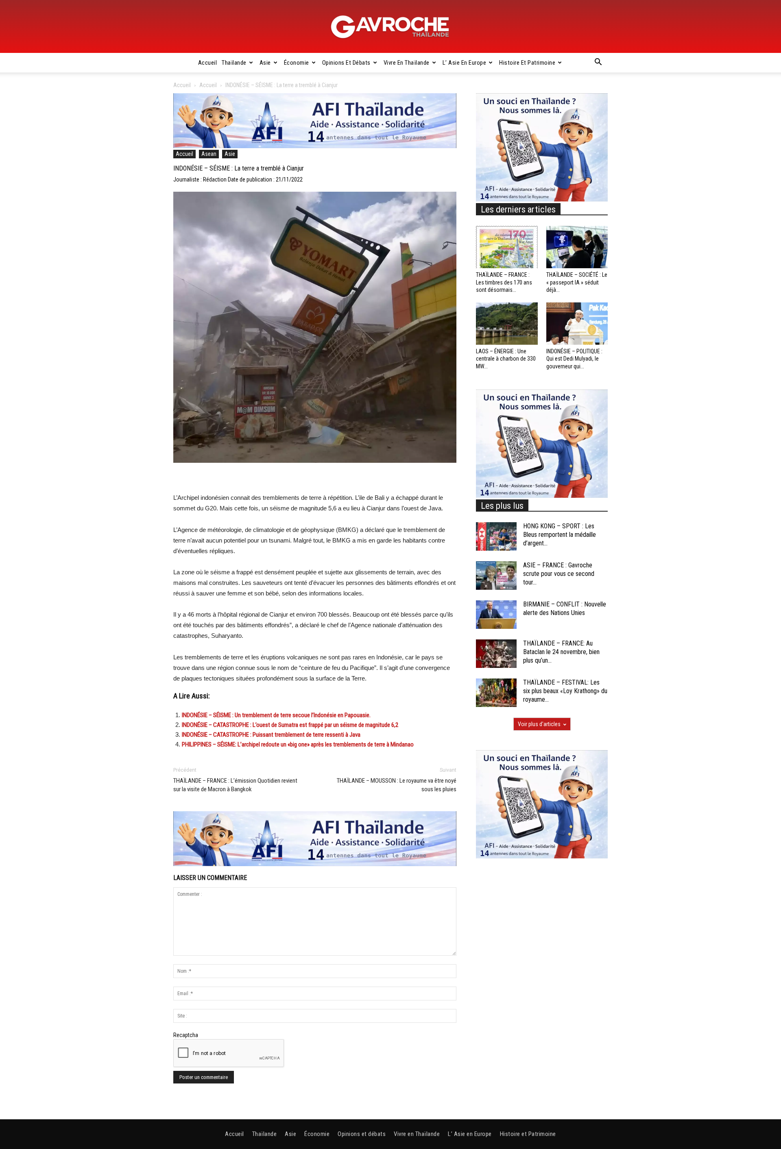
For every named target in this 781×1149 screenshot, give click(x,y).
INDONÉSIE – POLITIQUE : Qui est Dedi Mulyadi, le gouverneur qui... (574, 358)
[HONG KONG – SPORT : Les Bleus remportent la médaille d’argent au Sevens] (496, 536)
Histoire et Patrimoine (527, 62)
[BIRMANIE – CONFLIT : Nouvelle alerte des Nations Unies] (496, 614)
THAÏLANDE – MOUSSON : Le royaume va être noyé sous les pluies (396, 785)
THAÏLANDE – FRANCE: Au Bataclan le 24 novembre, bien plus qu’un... (561, 651)
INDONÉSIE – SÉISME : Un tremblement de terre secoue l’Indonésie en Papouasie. (276, 715)
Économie (296, 62)
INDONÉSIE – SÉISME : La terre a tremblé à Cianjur (238, 168)
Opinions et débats (346, 62)
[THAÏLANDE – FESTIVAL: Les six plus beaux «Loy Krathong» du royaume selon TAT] (496, 692)
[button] (598, 63)
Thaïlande (234, 62)
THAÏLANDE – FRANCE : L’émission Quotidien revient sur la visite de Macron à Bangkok (235, 785)
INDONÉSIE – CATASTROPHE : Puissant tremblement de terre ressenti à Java (271, 734)
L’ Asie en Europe (464, 62)
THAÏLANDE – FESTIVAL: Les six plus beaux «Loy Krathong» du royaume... (565, 690)
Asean (208, 154)
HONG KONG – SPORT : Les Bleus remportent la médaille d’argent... (559, 534)
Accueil (207, 62)
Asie (265, 62)
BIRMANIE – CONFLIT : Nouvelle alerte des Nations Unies (564, 608)
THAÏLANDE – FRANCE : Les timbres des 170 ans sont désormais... (504, 282)
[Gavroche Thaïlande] (390, 27)
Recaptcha (185, 1035)
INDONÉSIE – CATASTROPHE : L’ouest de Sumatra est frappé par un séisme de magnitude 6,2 (290, 725)
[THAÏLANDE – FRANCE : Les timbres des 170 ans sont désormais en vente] (507, 247)
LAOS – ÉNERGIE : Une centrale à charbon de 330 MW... (506, 358)
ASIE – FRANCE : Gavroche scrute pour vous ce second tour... (558, 573)
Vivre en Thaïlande (407, 62)
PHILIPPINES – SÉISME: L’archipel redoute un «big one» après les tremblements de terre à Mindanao (298, 744)
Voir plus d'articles (539, 724)
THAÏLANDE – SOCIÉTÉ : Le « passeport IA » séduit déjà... (576, 282)
